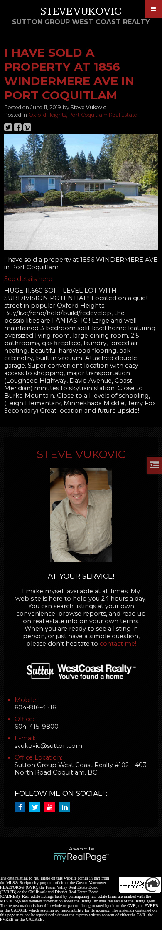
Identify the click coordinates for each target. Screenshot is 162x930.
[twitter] (36, 807)
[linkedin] (66, 807)
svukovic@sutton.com (48, 746)
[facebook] (22, 807)
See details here (28, 279)
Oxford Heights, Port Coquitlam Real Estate (83, 115)
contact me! (118, 643)
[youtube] (51, 807)
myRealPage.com (81, 857)
